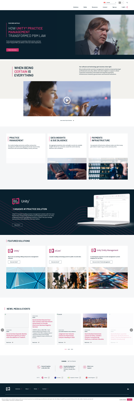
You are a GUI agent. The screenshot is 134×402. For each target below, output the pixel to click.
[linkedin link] (128, 389)
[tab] (110, 2)
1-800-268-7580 (45, 368)
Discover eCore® (55, 262)
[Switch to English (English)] (120, 3)
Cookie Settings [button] (123, 399)
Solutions (17, 389)
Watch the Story (12, 50)
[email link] (85, 367)
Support (89, 368)
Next (131, 330)
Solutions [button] (75, 7)
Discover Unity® (14, 262)
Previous (2, 330)
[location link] (61, 367)
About (27, 389)
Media (85, 7)
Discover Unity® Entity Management (101, 262)
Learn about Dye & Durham (66, 120)
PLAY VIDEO (67, 105)
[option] (111, 2)
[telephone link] (39, 367)
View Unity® (17, 225)
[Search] (127, 2)
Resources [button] (95, 7)
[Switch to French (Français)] (122, 3)
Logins (123, 7)
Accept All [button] (129, 399)
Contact (105, 7)
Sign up (114, 7)
